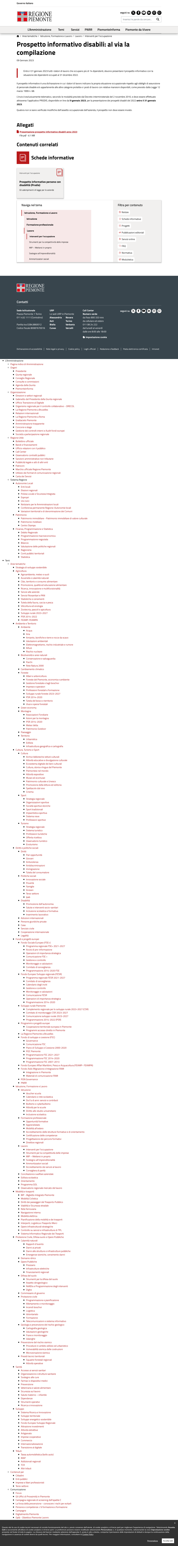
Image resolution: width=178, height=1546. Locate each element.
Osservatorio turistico (36, 841)
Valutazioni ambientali (37, 641)
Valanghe (30, 1339)
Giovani (29, 858)
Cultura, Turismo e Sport (27, 750)
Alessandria (56, 317)
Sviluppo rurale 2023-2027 (34, 613)
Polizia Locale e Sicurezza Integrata (38, 494)
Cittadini (20, 1475)
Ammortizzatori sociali (39, 259)
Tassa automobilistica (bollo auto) (37, 1454)
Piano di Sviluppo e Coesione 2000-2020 (46, 1047)
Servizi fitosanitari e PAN (33, 595)
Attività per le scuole (36, 1107)
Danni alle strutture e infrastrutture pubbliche (48, 1251)
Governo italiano (25, 3)
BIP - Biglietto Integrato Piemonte (37, 1195)
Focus (19, 1493)
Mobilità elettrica (29, 1216)
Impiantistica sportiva (36, 813)
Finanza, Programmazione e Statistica (34, 529)
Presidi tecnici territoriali (33, 1356)
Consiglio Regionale (25, 378)
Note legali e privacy (55, 349)
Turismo (25, 823)
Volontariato (32, 1314)
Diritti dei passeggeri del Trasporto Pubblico (42, 1202)
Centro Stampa (28, 525)
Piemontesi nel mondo (37, 771)
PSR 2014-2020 (34, 697)
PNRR (88, 29)
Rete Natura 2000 (35, 665)
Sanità (19, 1367)
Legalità (25, 935)
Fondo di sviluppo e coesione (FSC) (38, 1037)
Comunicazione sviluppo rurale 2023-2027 (47, 1016)
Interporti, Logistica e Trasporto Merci (39, 1223)
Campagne (21, 1510)
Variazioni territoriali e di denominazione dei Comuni (46, 511)
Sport (23, 795)
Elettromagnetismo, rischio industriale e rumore (49, 644)
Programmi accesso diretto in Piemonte (45, 1030)
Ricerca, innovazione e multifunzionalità (40, 588)
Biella (52, 324)
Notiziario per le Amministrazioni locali (40, 504)
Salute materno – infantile (34, 1395)
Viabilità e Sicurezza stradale (35, 1205)
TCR (23, 1465)
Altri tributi (26, 1468)
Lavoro (30, 230)
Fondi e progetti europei (27, 939)
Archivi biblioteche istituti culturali (42, 757)
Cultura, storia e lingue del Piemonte (44, 767)
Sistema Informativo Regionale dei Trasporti (42, 1233)
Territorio (25, 735)
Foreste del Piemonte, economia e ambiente (47, 679)
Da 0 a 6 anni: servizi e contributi (42, 1100)
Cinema (29, 792)
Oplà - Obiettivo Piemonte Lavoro (32, 1517)
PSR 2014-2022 (29, 616)
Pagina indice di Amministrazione (26, 364)
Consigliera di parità (35, 1170)
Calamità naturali (29, 1240)
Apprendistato (33, 1125)
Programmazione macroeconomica (38, 536)
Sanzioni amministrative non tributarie (34, 458)
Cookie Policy (87, 1534)
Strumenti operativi (30, 1402)
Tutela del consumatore (37, 872)
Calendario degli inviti (36, 984)
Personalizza (152, 1541)
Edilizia (29, 742)
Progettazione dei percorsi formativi (43, 1139)
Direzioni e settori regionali (29, 395)
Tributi (19, 1451)
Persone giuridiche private (34, 921)
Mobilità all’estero (35, 1128)
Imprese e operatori (35, 686)
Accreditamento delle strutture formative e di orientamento (55, 1132)
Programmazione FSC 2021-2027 (42, 1055)
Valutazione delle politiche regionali (38, 546)
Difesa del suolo (29, 1275)
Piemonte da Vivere (138, 29)
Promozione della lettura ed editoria (44, 785)
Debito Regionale (29, 532)
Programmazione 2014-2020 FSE (42, 970)
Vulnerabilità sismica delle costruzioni (44, 1349)
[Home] (18, 36)
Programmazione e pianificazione (42, 1300)
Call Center (21, 451)
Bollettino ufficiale (25, 441)
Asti (52, 321)
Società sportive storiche (38, 806)
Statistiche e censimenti (32, 599)
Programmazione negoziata (34, 539)
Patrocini (20, 466)
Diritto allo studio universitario (41, 1111)
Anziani (29, 890)
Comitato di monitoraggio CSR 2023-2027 (47, 1012)
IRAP (23, 1458)
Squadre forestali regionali (39, 1360)
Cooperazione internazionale (35, 932)
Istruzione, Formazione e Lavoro (40, 213)
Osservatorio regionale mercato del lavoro (41, 1188)
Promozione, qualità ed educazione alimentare (44, 585)
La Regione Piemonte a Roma (30, 416)
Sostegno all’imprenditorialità (42, 253)
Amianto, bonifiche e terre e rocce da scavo (47, 637)
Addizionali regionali (31, 1461)
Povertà (30, 883)
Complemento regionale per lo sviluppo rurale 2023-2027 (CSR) (57, 1009)
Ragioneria (26, 550)
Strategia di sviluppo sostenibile (31, 567)
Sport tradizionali (34, 809)
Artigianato (26, 1433)
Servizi (75, 29)
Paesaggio (26, 732)
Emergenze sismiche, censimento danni (45, 1254)
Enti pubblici (21, 1479)
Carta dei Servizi (23, 476)
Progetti (126, 226)
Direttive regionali (35, 1142)
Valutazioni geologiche (37, 1331)
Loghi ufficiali (90, 349)
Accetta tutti (168, 1541)
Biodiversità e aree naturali (34, 655)
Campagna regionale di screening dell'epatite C (38, 1500)
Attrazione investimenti (32, 1426)
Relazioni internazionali (27, 413)
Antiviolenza (32, 862)
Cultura (24, 753)
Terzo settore (32, 893)
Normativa (127, 253)
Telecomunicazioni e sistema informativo (46, 1321)
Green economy (28, 707)
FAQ (124, 246)
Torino (69, 321)
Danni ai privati (33, 1247)
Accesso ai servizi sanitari (33, 1370)
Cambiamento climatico (32, 669)
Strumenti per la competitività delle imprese (48, 242)
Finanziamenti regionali (37, 1272)
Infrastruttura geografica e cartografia (44, 746)
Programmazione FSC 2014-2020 (42, 1058)
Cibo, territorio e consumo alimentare (39, 581)
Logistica (30, 1310)
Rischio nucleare (34, 651)
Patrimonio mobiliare (31, 522)
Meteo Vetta (32, 725)
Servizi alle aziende (30, 592)
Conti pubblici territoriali (32, 553)
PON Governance (29, 1079)
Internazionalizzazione (32, 1444)
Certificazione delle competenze (41, 1135)
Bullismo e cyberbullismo (38, 1104)
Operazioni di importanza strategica (43, 953)
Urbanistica (31, 739)
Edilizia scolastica (29, 1177)
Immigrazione (32, 869)
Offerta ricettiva (34, 837)
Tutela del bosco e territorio (39, 700)
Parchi (29, 662)
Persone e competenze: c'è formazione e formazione (41, 1507)
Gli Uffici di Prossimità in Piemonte (33, 1496)
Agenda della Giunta (25, 385)
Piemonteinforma (24, 388)
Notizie (125, 212)
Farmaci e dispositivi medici (34, 1381)
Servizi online (128, 239)
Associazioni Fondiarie (37, 714)
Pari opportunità (34, 855)
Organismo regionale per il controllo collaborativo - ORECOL (45, 406)
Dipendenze (27, 1398)
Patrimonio (21, 515)
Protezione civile (29, 1296)
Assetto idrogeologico (37, 1282)
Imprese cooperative (31, 1437)
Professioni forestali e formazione (42, 690)
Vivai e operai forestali (37, 704)
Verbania (70, 324)
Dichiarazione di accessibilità (29, 349)
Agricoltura (21, 571)
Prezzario (30, 1265)
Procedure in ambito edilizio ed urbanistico (47, 1346)
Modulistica (127, 259)
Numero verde (90, 314)
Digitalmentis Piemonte (27, 1514)
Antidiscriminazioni (35, 865)
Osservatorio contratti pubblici (30, 455)
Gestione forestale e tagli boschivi (42, 683)
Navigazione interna (31, 1212)
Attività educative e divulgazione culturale (46, 760)
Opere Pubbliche (29, 1261)
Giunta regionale (24, 374)
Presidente (21, 371)
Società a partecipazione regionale (32, 434)
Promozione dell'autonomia (40, 904)
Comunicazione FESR (36, 995)
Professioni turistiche (36, 834)
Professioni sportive (36, 820)
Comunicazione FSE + (36, 956)
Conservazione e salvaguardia (40, 658)
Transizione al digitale (31, 1447)
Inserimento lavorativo (37, 914)
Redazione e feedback (109, 349)
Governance (32, 1040)
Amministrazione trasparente (30, 423)
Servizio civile (27, 928)
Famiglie (30, 886)
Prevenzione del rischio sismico (36, 1342)
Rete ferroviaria (28, 1209)
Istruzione (32, 219)
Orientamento (28, 1181)
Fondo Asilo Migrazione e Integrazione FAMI (42, 1068)
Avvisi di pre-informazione (39, 949)
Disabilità (25, 900)
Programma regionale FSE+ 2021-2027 (45, 946)
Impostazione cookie (96, 337)
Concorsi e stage (24, 427)
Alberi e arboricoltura (36, 676)
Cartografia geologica (36, 1328)
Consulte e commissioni (27, 381)
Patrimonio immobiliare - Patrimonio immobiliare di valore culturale (54, 518)
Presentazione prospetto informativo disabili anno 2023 (48, 132)
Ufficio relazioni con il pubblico (30, 448)
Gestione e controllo (36, 960)
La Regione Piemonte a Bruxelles (32, 409)
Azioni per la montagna (37, 718)
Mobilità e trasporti (25, 1191)
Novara (69, 317)
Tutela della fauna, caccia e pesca (37, 602)
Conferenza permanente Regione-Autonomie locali (46, 508)
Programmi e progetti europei (35, 1023)
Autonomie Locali (24, 483)
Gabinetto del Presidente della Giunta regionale (39, 399)
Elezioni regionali (29, 490)
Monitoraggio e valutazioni (39, 963)
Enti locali (25, 487)
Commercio (26, 1440)
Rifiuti (29, 648)
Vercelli (69, 328)
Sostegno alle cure (30, 1377)
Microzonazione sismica (38, 1352)
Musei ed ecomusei (35, 778)
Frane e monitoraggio (36, 1335)
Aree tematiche (17, 564)
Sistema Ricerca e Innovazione (36, 1412)
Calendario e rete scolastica (39, 1097)
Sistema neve (32, 816)
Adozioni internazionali (32, 918)
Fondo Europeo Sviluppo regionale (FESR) (41, 974)
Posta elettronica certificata (135, 349)
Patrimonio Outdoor (36, 729)
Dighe (29, 1289)
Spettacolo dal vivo (35, 788)
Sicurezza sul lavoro (30, 1391)
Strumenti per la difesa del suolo (42, 1279)
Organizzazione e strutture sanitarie (38, 1374)
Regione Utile (17, 437)
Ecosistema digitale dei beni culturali (44, 763)
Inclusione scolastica (36, 1114)
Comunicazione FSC (36, 1044)
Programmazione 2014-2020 (40, 1002)
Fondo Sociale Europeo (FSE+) (36, 942)
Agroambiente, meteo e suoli (35, 574)
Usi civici (25, 501)
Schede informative (131, 219)
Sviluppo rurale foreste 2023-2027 (43, 693)
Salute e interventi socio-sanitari (42, 907)
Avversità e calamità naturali (35, 578)
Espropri (25, 497)
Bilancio (25, 543)
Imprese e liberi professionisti (30, 1482)
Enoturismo (32, 844)
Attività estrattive (29, 1430)
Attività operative (34, 1363)
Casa (23, 925)
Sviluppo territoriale (30, 1416)
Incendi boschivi (34, 1307)
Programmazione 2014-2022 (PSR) (43, 1019)
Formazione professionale (40, 224)
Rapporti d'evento (35, 1244)
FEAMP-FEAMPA (29, 620)
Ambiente (25, 627)
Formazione (32, 1318)
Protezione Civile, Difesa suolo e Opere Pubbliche (40, 1237)
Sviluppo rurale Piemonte (33, 1005)
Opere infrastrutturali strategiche (37, 1226)
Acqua (29, 630)
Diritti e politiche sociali (27, 848)
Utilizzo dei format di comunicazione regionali (38, 473)
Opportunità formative (37, 1121)
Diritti (23, 851)
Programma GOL (29, 1184)
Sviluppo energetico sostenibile (36, 1419)
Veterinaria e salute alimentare (36, 1388)
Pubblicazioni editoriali (133, 232)
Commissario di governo (33, 1293)
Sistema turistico (34, 830)
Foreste (24, 672)
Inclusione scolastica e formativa (42, 911)
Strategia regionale (35, 799)
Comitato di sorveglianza (38, 967)
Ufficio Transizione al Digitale (30, 402)
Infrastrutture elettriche (37, 1268)
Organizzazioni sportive (37, 802)
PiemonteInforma (108, 29)
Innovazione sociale (35, 879)
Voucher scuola (33, 1093)
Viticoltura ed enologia (32, 606)
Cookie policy (74, 349)
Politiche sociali (28, 876)
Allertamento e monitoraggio (40, 1303)
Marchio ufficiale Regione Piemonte (33, 469)
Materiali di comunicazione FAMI (42, 1076)
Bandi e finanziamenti (26, 445)
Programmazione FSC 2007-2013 (42, 1062)
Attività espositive (35, 774)
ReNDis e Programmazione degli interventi (47, 1286)
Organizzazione (18, 392)
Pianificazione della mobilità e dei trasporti (41, 1219)
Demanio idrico (28, 1258)
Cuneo (53, 328)
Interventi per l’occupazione (42, 236)
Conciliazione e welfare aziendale (37, 1174)
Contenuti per (17, 1472)
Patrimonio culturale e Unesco (41, 781)
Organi (13, 367)
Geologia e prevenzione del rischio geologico (42, 1324)
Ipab (28, 897)
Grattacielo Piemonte (26, 420)
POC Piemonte (33, 1051)
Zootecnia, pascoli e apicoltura (36, 609)
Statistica (25, 557)
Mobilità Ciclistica (29, 1198)
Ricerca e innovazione (31, 1405)
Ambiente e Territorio (26, 623)
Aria (28, 634)
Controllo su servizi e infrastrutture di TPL (41, 1230)
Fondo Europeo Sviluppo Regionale (38, 1423)
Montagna (26, 711)
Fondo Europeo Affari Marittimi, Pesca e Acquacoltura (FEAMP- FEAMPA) (57, 1065)
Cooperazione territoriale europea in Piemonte (49, 1026)
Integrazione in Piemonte (38, 1072)
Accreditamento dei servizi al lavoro (43, 1167)
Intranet (155, 349)
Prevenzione (27, 1384)
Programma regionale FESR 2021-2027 (45, 977)
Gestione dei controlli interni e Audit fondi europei (40, 430)
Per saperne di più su (40, 183)
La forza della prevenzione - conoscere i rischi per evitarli (43, 1503)
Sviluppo (20, 1409)
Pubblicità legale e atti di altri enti (32, 462)
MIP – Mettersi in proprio (40, 247)
